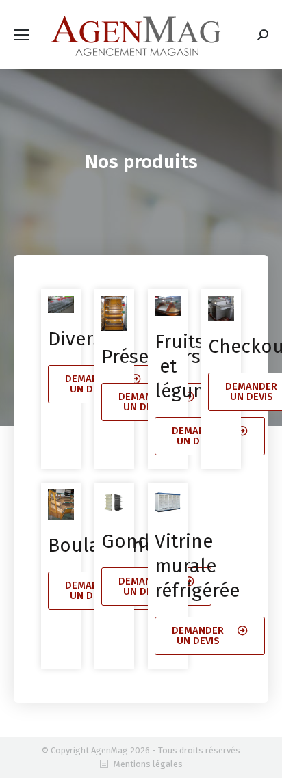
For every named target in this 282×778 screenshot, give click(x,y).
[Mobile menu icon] (22, 35)
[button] (210, 636)
